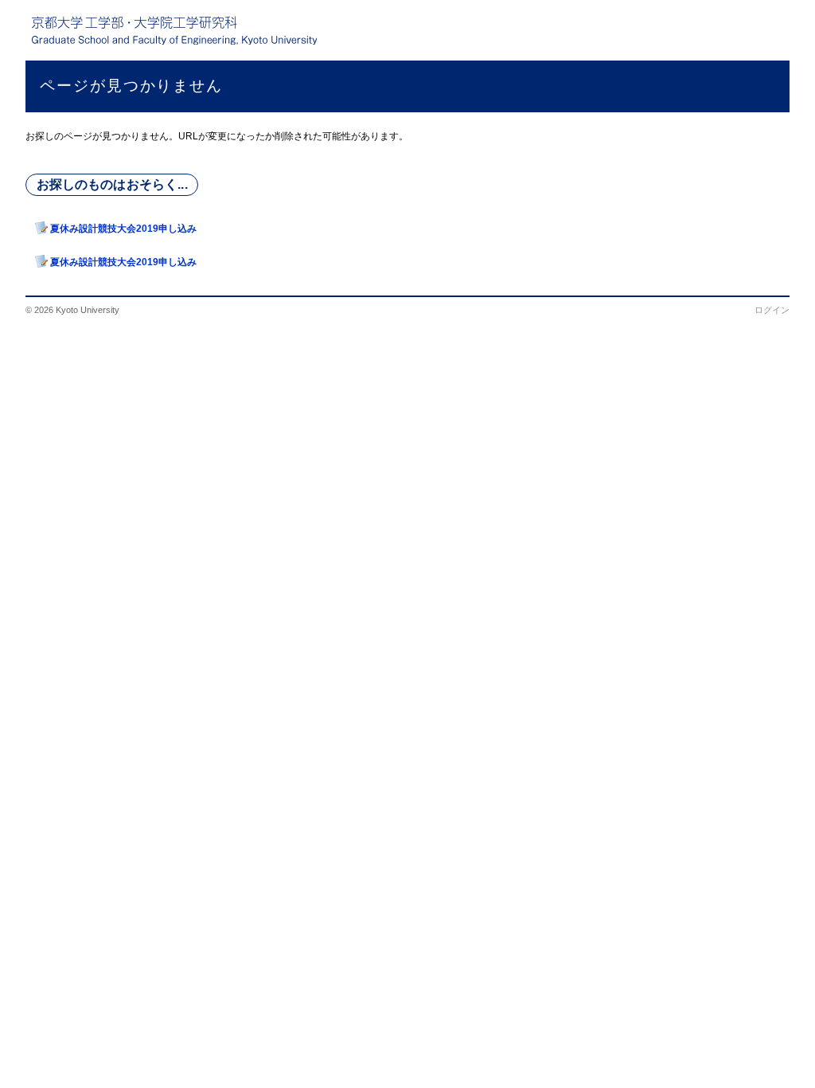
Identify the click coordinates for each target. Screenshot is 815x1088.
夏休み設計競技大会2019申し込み (123, 228)
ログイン (772, 310)
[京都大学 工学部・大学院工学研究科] (174, 30)
